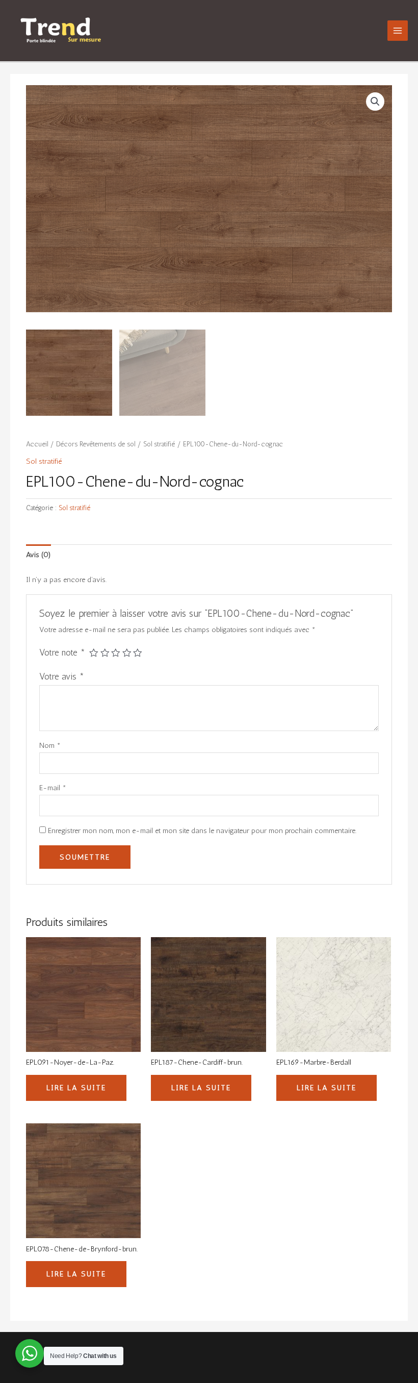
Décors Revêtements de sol (95, 444)
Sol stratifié (159, 444)
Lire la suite (76, 1087)
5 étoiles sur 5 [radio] (137, 653)
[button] (375, 101)
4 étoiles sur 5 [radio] (127, 653)
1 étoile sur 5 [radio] (93, 653)
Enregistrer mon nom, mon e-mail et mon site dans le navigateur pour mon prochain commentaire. (202, 830)
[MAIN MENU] (397, 30)
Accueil (37, 444)
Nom (50, 745)
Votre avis (61, 676)
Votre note (62, 652)
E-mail (52, 787)
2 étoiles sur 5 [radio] (105, 653)
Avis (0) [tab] (38, 554)
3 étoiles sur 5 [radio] (115, 653)
